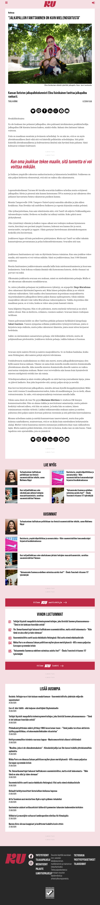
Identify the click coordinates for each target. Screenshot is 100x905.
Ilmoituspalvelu (44, 873)
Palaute (40, 868)
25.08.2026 (12, 734)
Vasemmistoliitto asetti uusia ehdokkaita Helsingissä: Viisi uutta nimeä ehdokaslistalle (48, 637)
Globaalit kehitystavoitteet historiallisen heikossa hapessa (33, 790)
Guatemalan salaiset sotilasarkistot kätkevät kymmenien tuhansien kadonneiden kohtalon (46, 807)
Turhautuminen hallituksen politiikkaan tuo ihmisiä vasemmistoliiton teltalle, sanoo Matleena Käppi (32, 476)
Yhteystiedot (42, 855)
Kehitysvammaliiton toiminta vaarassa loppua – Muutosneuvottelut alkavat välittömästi (45, 739)
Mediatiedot (42, 864)
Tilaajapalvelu (43, 859)
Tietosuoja (79, 855)
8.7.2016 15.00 (87, 101)
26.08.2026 (12, 703)
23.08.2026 (12, 794)
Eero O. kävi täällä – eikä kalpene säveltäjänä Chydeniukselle (33, 708)
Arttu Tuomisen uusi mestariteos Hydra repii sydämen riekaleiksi (35, 799)
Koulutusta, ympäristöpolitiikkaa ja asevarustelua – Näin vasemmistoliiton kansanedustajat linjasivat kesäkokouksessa (80, 476)
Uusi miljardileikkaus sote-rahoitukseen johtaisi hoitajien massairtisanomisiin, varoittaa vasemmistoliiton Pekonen (31, 494)
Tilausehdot (80, 864)
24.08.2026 (12, 777)
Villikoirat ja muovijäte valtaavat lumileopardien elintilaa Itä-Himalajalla (38, 815)
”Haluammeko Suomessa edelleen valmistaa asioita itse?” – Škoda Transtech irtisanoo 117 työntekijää (79, 493)
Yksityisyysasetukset (84, 859)
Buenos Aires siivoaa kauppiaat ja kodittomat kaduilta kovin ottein (36, 823)
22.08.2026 (12, 818)
